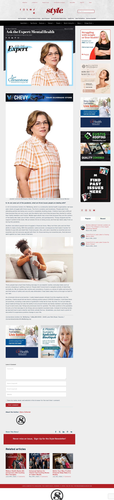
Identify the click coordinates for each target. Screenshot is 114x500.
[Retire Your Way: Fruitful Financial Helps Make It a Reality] (63, 461)
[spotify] (34, 13)
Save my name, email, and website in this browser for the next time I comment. (33, 400)
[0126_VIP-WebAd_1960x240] (39, 94)
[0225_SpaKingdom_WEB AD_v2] (95, 98)
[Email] (18, 38)
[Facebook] (6, 38)
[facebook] (20, 9)
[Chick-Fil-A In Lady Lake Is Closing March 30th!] (83, 235)
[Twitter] (90, 210)
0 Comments (21, 476)
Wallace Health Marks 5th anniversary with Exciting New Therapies (15, 472)
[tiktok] (34, 9)
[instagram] (24, 9)
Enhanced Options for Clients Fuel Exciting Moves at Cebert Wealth (39, 472)
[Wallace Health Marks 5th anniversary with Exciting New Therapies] (16, 461)
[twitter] (27, 9)
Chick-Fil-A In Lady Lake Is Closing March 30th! (97, 235)
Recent (103, 218)
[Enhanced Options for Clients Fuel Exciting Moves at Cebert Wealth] (39, 461)
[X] (9, 38)
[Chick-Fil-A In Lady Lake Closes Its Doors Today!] (83, 243)
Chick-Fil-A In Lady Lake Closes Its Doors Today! (97, 243)
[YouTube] (94, 210)
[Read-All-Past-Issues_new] (95, 166)
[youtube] (31, 9)
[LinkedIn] (12, 38)
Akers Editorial (11, 28)
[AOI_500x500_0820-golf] (57, 326)
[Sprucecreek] (95, 64)
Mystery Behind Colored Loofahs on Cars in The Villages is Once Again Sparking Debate (98, 226)
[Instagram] (86, 210)
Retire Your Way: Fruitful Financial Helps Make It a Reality (62, 472)
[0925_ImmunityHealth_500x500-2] (97, 132)
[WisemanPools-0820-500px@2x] (22, 326)
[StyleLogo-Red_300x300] (54, 3)
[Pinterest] (15, 38)
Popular (88, 218)
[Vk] (71, 432)
